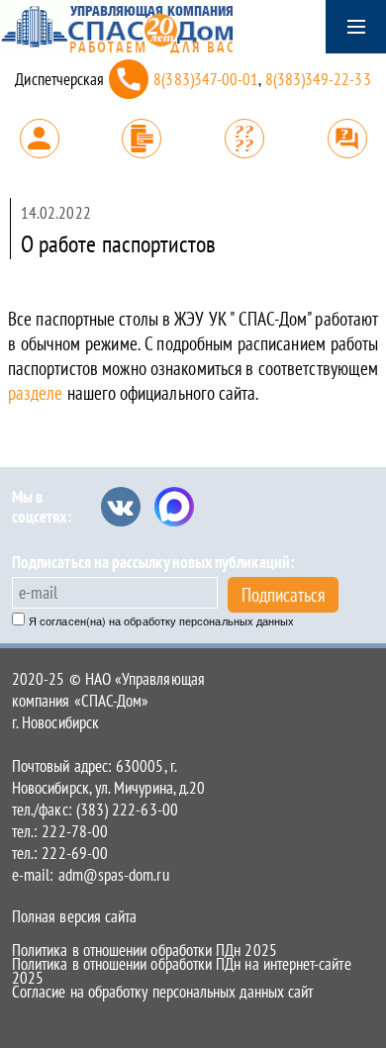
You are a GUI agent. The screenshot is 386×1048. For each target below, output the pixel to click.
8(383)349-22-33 (318, 79)
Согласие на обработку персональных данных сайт (162, 991)
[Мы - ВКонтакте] (121, 506)
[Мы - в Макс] (174, 506)
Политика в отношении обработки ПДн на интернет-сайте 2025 (181, 971)
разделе (37, 393)
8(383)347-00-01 (205, 79)
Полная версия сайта (74, 916)
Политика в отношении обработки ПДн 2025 (144, 950)
